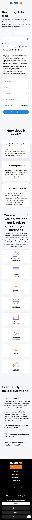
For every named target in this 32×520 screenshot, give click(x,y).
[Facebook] (18, 487)
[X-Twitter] (21, 487)
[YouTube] (14, 487)
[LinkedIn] (11, 487)
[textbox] (16, 63)
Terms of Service (21, 114)
